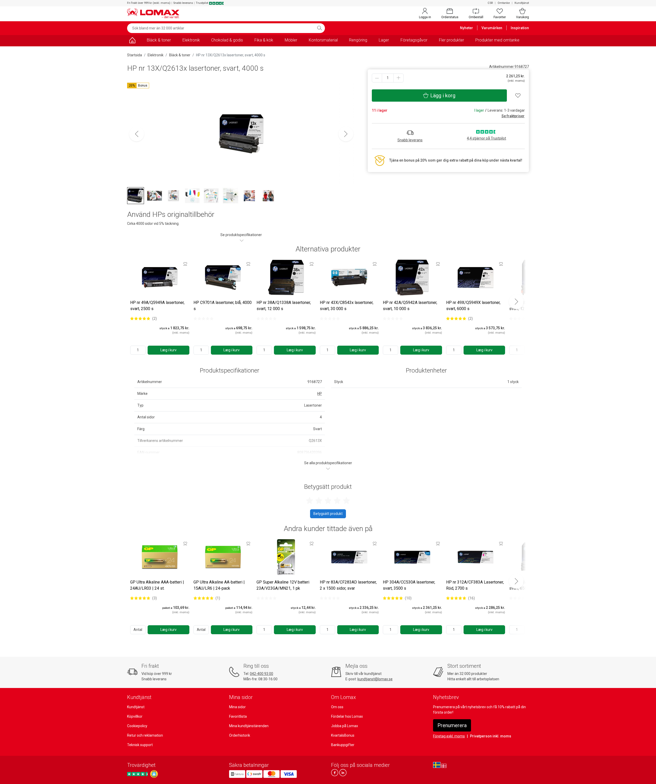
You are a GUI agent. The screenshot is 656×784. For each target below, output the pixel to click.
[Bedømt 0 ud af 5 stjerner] (203, 318)
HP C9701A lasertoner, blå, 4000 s (222, 305)
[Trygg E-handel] (154, 774)
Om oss (337, 707)
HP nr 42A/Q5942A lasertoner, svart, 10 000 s (410, 305)
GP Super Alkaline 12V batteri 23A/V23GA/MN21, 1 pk (283, 585)
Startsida (134, 55)
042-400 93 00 (261, 674)
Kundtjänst (522, 3)
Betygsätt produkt (328, 514)
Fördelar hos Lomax (347, 716)
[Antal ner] (377, 77)
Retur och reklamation (145, 735)
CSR (490, 3)
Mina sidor (237, 707)
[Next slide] (516, 301)
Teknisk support (140, 745)
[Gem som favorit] (185, 264)
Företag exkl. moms (449, 736)
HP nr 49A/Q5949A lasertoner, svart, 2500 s (157, 305)
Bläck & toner (159, 40)
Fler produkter (451, 40)
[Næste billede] (346, 133)
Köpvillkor (134, 716)
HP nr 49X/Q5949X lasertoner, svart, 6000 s (473, 305)
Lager (384, 40)
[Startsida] (132, 41)
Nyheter (466, 28)
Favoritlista (238, 716)
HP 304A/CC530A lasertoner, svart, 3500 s (409, 585)
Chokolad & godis (227, 40)
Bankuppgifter (342, 745)
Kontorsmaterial (323, 40)
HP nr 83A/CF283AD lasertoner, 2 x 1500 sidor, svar (348, 585)
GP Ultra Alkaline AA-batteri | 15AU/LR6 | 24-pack (219, 585)
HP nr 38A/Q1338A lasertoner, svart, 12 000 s (284, 305)
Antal (138, 630)
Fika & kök (263, 40)
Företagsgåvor (414, 40)
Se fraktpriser (513, 116)
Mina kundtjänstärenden (249, 726)
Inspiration (520, 28)
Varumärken (491, 28)
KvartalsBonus (342, 735)
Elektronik (191, 40)
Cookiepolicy (137, 726)
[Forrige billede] (136, 133)
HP (319, 393)
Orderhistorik (239, 735)
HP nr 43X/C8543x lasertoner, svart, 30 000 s (346, 305)
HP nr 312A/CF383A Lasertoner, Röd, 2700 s (475, 585)
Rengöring (358, 40)
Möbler (291, 40)
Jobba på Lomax (344, 726)
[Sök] (319, 28)
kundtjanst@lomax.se (375, 679)
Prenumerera (452, 725)
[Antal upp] (398, 77)
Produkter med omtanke (497, 40)
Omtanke (504, 3)
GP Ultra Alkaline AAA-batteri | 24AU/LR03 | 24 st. (157, 585)
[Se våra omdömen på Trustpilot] (138, 773)
